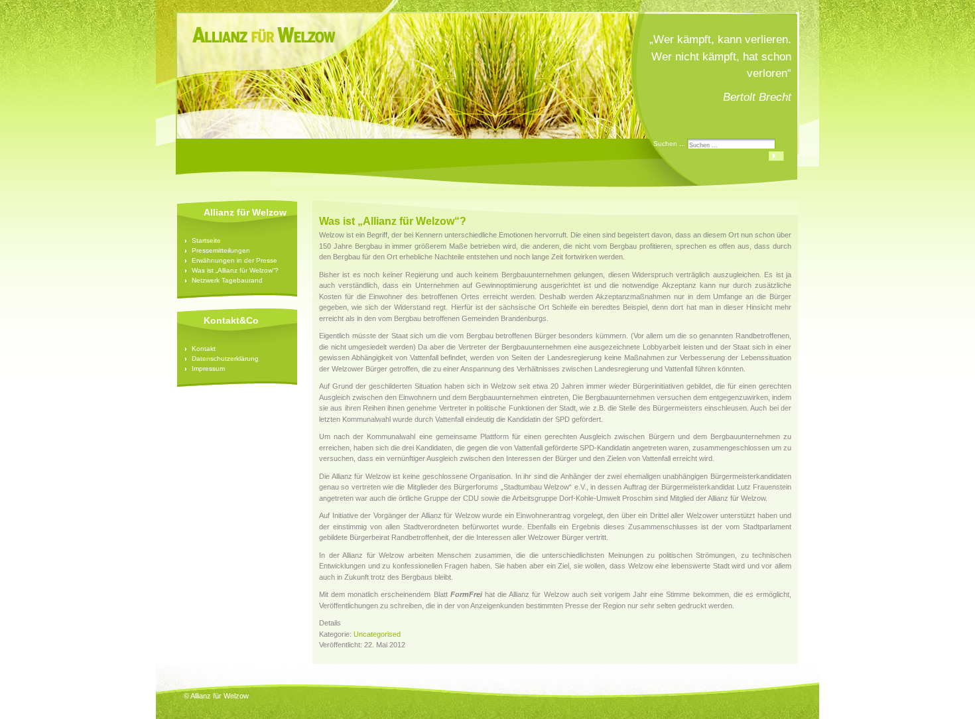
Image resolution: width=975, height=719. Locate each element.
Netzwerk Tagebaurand (227, 280)
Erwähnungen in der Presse (234, 260)
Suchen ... (669, 143)
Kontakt (204, 348)
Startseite (206, 240)
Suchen (776, 156)
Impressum (208, 368)
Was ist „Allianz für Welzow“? (235, 270)
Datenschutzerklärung (225, 358)
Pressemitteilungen (221, 250)
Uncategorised (377, 634)
